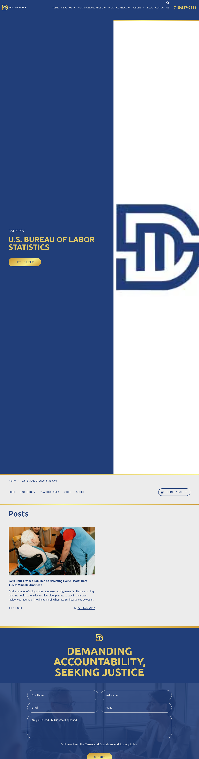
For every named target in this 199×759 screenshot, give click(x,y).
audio (80, 492)
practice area (49, 492)
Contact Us (162, 7)
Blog (150, 7)
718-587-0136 (185, 7)
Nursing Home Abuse (90, 7)
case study (27, 492)
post (12, 492)
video (67, 492)
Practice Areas (117, 7)
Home (55, 7)
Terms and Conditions (99, 744)
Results (137, 7)
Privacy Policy (128, 744)
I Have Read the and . (101, 744)
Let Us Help (25, 262)
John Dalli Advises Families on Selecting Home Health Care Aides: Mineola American (48, 583)
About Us (66, 7)
